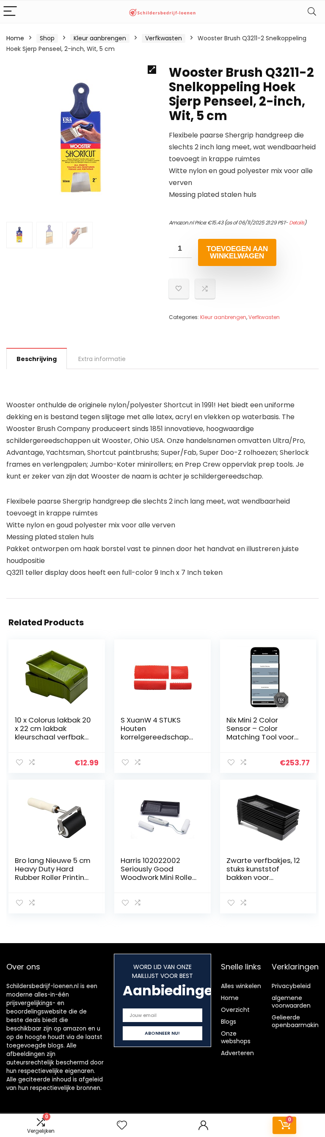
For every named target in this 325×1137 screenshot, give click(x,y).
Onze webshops (236, 1037)
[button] (152, 69)
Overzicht (235, 1009)
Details (296, 222)
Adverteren (237, 1053)
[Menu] (10, 11)
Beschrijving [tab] (37, 359)
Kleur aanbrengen (100, 38)
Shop (47, 38)
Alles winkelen (241, 986)
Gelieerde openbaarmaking (297, 1021)
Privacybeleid (291, 986)
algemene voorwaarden (291, 1002)
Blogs (228, 1021)
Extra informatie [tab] (102, 359)
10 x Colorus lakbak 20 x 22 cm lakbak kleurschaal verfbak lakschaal (53, 733)
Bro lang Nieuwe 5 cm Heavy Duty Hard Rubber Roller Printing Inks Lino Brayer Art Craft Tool (53, 877)
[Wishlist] (122, 1125)
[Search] (312, 11)
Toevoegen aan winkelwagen (237, 252)
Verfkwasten (163, 38)
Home (15, 38)
